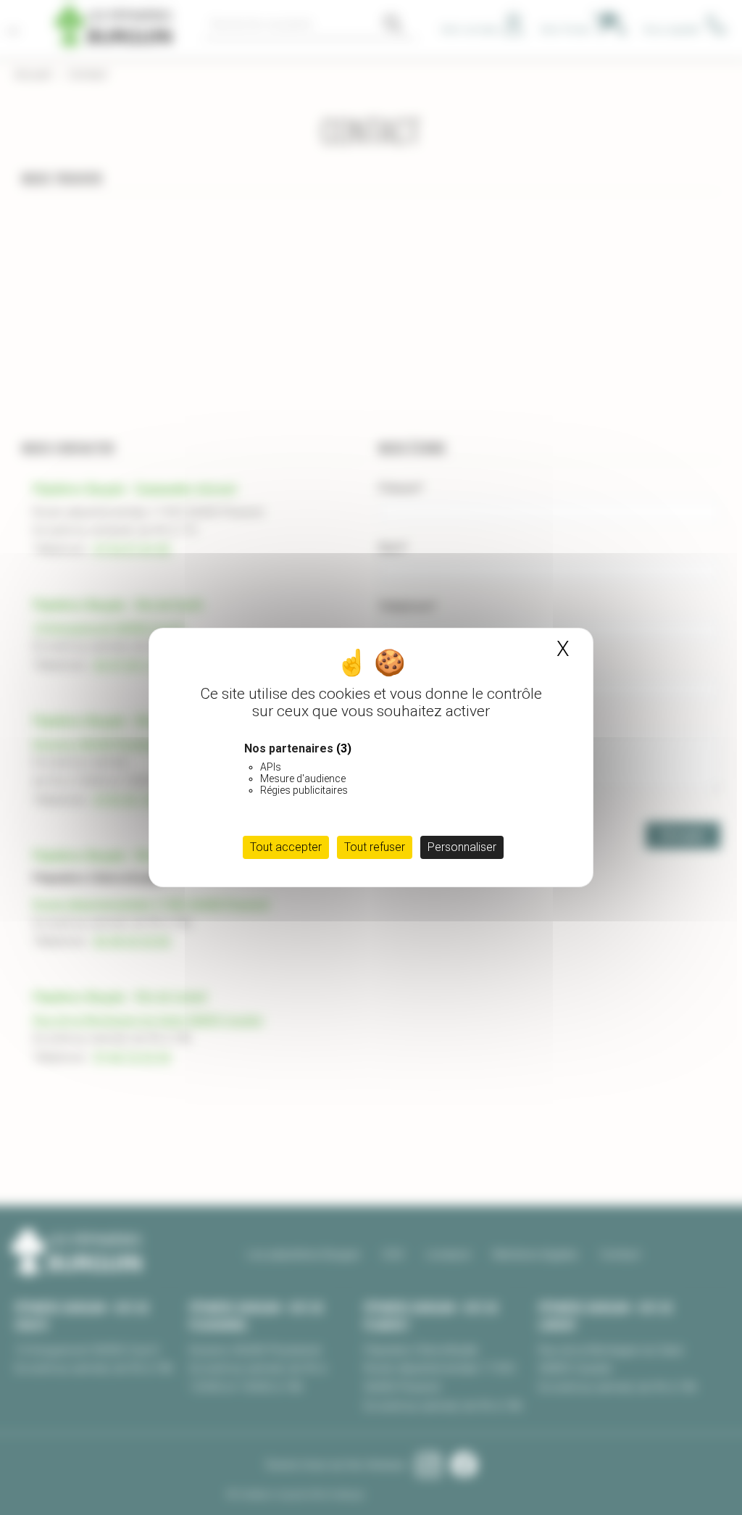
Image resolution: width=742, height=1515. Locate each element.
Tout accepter (286, 847)
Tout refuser (374, 847)
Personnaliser (462, 847)
